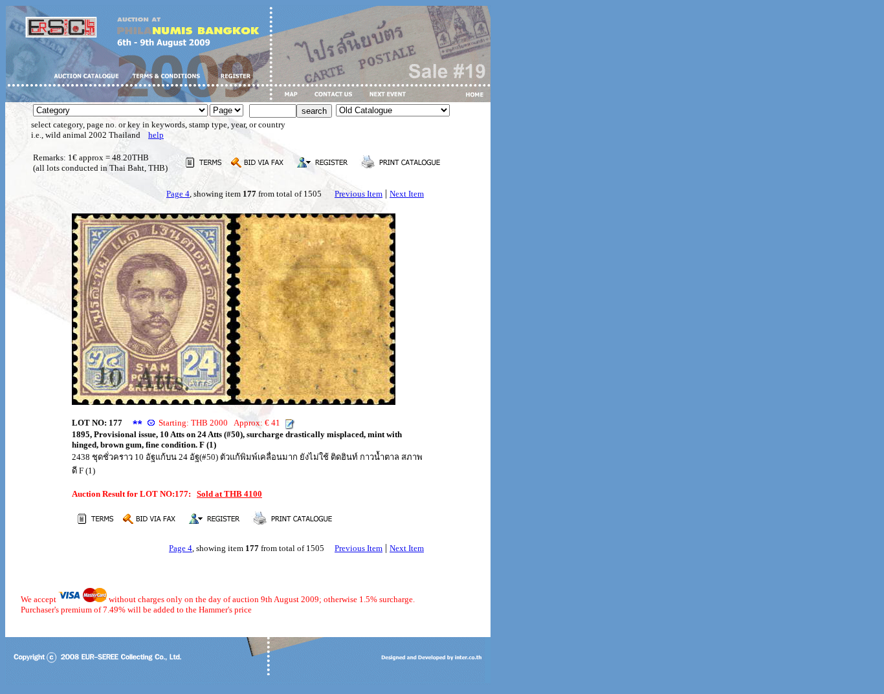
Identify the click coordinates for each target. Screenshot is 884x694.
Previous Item (358, 194)
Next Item (407, 194)
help (156, 135)
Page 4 (178, 194)
